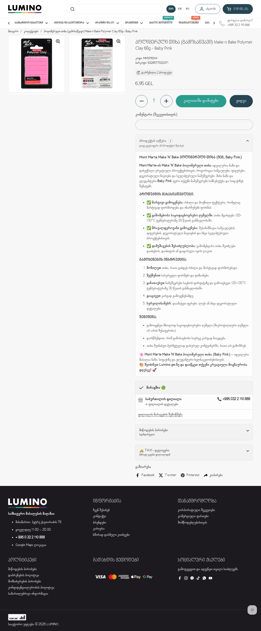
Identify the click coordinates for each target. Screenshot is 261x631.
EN (179, 9)
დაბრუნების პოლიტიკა (23, 575)
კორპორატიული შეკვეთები (196, 510)
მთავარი (13, 31)
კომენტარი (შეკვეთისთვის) (156, 115)
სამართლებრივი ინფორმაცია (28, 594)
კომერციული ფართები (193, 516)
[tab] (161, 404)
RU (187, 9)
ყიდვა (241, 100)
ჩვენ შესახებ (101, 510)
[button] (238, 9)
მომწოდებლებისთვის (192, 523)
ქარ (171, 9)
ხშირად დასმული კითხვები (111, 535)
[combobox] (114, 9)
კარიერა (99, 529)
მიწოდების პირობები (22, 569)
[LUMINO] (24, 9)
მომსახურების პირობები (24, 581)
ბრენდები (99, 523)
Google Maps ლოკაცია (30, 545)
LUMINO (53, 624)
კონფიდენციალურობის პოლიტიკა (31, 588)
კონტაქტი (99, 516)
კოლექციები (31, 31)
